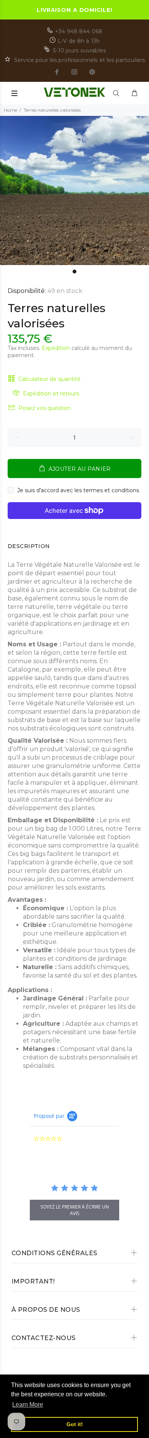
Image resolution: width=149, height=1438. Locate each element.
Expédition (56, 348)
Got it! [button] (74, 1424)
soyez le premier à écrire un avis (74, 1210)
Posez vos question (44, 408)
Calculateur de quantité (49, 379)
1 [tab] (74, 271)
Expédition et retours (51, 393)
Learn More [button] (27, 1404)
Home (10, 110)
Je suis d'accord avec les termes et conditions (78, 490)
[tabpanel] (74, 190)
